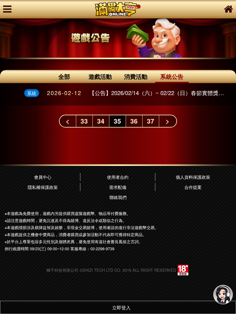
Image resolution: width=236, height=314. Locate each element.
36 (134, 121)
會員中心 (42, 177)
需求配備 (117, 187)
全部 (64, 76)
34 (100, 121)
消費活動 (136, 76)
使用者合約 (117, 177)
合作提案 (193, 187)
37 (150, 121)
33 (84, 121)
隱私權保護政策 (43, 187)
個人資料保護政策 (193, 177)
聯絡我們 (118, 197)
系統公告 (171, 76)
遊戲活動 (100, 76)
